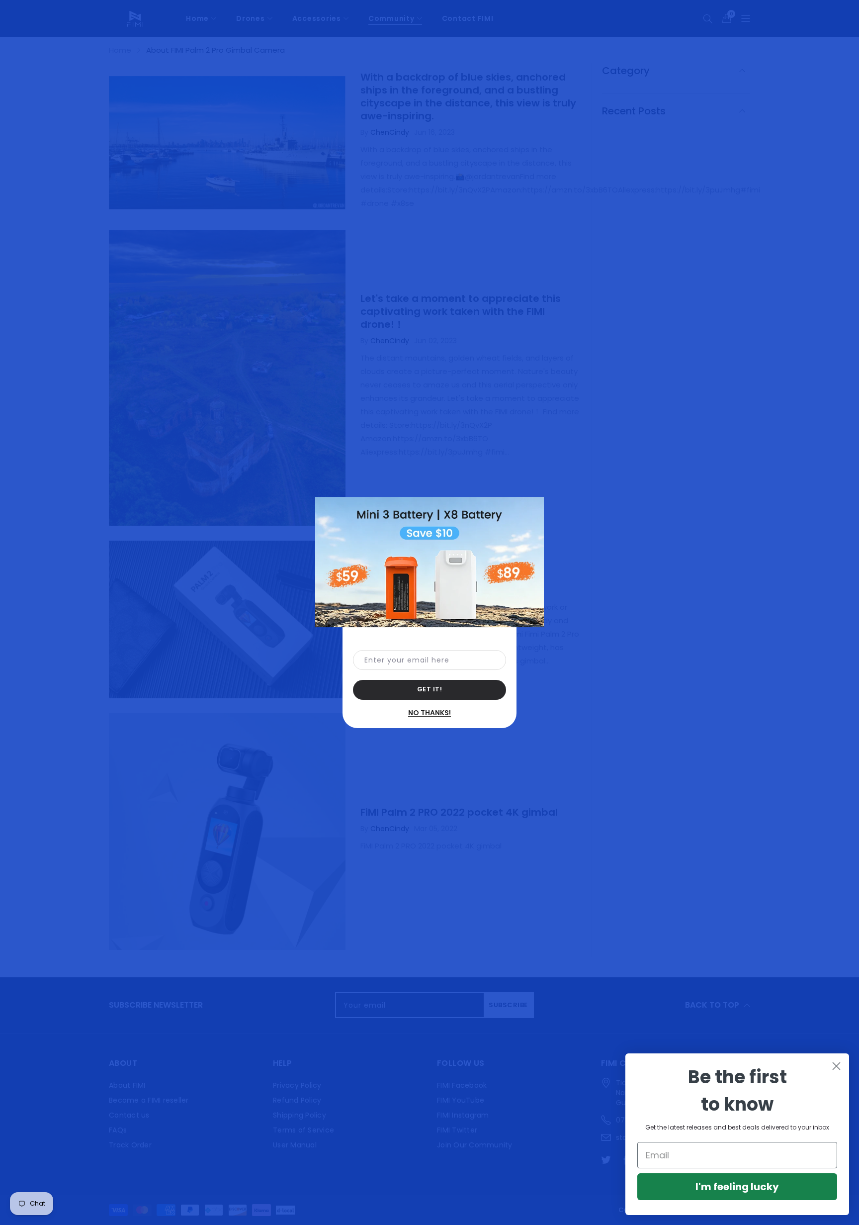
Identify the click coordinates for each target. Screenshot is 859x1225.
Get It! (429, 689)
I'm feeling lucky (737, 1187)
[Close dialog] (836, 1066)
